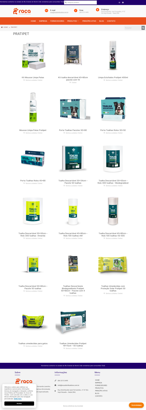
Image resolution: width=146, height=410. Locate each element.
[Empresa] (113, 382)
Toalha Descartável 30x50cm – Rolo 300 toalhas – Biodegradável (113, 181)
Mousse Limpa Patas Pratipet (32, 130)
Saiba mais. (18, 399)
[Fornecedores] (113, 385)
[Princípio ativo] (113, 390)
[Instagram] (119, 2)
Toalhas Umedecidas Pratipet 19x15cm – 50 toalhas (72, 344)
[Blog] (113, 393)
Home (33, 21)
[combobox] (80, 2)
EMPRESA (43, 21)
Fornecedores (57, 21)
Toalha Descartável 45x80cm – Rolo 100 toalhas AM (73, 234)
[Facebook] (122, 2)
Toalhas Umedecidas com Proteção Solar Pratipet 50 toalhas (113, 288)
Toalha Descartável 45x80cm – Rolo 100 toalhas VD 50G (113, 234)
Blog (101, 21)
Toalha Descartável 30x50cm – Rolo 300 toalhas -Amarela (32, 234)
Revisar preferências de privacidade (73, 406)
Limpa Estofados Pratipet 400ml (113, 77)
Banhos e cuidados (31, 80)
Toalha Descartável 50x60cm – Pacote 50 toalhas (32, 287)
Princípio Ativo (89, 21)
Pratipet (40, 80)
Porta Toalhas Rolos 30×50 (113, 130)
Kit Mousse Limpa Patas (33, 77)
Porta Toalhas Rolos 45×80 (33, 180)
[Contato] (113, 395)
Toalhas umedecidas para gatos (33, 343)
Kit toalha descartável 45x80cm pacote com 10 (73, 78)
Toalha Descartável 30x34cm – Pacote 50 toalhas (72, 181)
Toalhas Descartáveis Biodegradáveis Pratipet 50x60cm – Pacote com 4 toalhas (73, 289)
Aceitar (19, 403)
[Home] (113, 379)
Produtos (72, 21)
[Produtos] (113, 387)
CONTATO (111, 21)
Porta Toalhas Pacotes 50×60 (73, 130)
